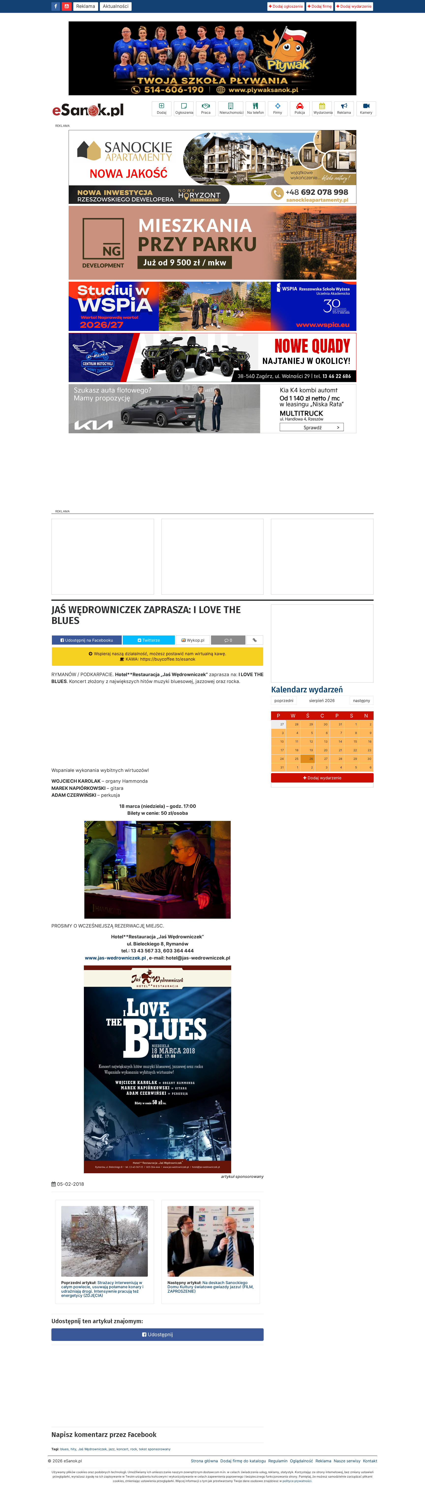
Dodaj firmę (321, 6)
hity (73, 1449)
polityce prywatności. (297, 1481)
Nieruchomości (231, 112)
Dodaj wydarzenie (355, 6)
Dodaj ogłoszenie (287, 6)
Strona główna (204, 1460)
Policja (300, 112)
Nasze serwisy (347, 1460)
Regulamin (278, 1460)
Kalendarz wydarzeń (307, 689)
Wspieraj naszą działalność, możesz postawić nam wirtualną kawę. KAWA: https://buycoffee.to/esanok (159, 656)
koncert (122, 1449)
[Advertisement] (212, 469)
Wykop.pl (195, 640)
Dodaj (161, 112)
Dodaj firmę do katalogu (243, 1460)
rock (133, 1449)
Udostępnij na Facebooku (88, 640)
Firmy (277, 112)
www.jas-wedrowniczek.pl (115, 958)
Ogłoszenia (184, 112)
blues (64, 1449)
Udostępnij (159, 1334)
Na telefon (255, 112)
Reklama (85, 6)
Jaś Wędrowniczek (92, 1449)
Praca (206, 112)
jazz (112, 1449)
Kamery (366, 112)
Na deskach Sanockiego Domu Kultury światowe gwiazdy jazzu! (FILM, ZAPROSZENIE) (210, 1287)
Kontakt (370, 1460)
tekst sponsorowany (154, 1449)
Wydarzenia (323, 112)
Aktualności (116, 6)
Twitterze (150, 640)
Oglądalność (301, 1460)
